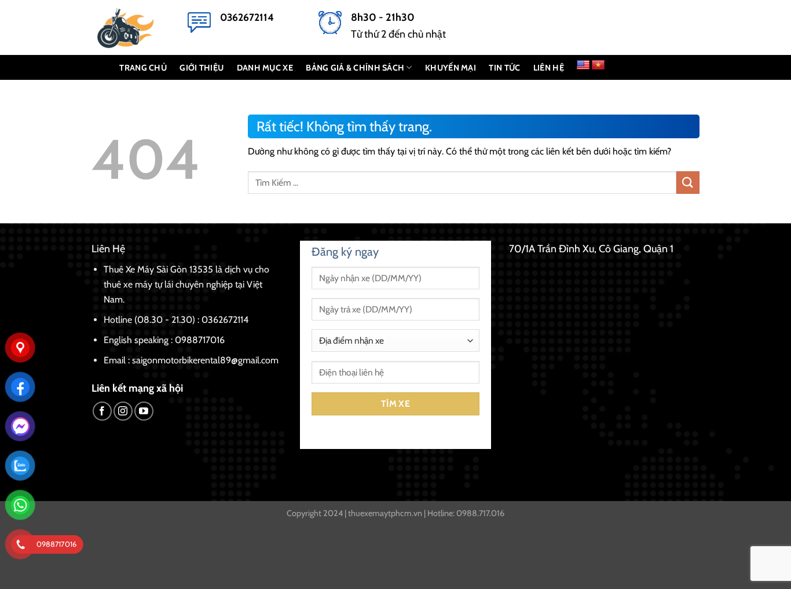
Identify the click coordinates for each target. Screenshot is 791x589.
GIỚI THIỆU (202, 67)
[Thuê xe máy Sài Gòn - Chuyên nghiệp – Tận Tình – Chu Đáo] (130, 27)
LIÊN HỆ (548, 67)
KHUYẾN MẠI (450, 67)
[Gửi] (688, 182)
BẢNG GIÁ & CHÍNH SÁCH (355, 67)
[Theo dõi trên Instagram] (123, 411)
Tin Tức (504, 67)
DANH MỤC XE (265, 67)
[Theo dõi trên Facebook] (102, 411)
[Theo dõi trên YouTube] (143, 411)
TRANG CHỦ (143, 67)
